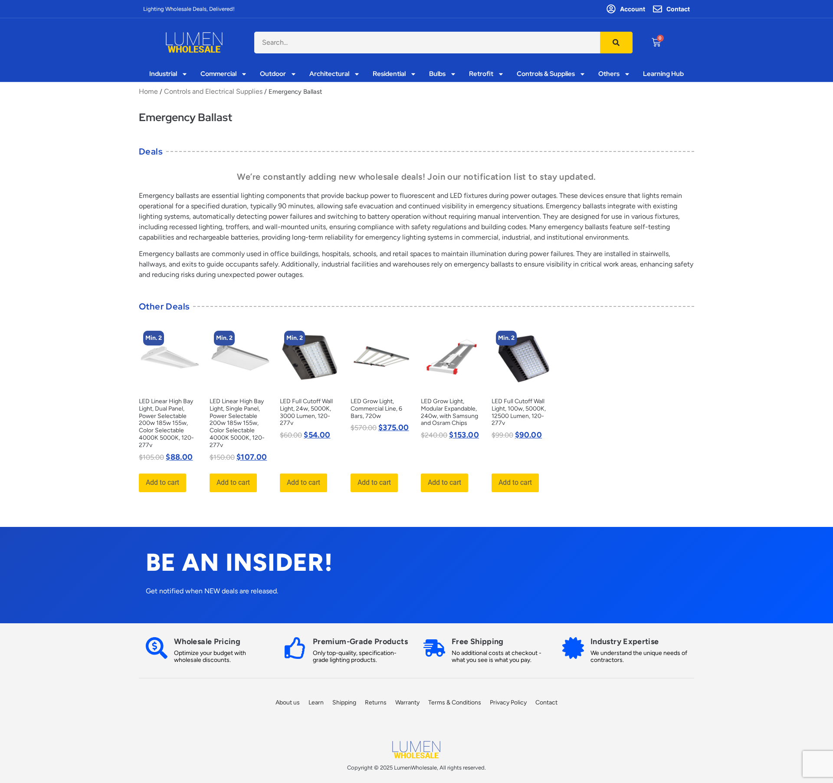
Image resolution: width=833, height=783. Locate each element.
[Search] (616, 42)
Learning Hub (663, 74)
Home (148, 91)
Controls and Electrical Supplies (213, 91)
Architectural (329, 74)
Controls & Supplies (546, 74)
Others (609, 74)
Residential (389, 74)
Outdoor (273, 74)
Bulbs (437, 74)
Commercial (218, 74)
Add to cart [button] (162, 482)
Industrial (163, 74)
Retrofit (481, 74)
